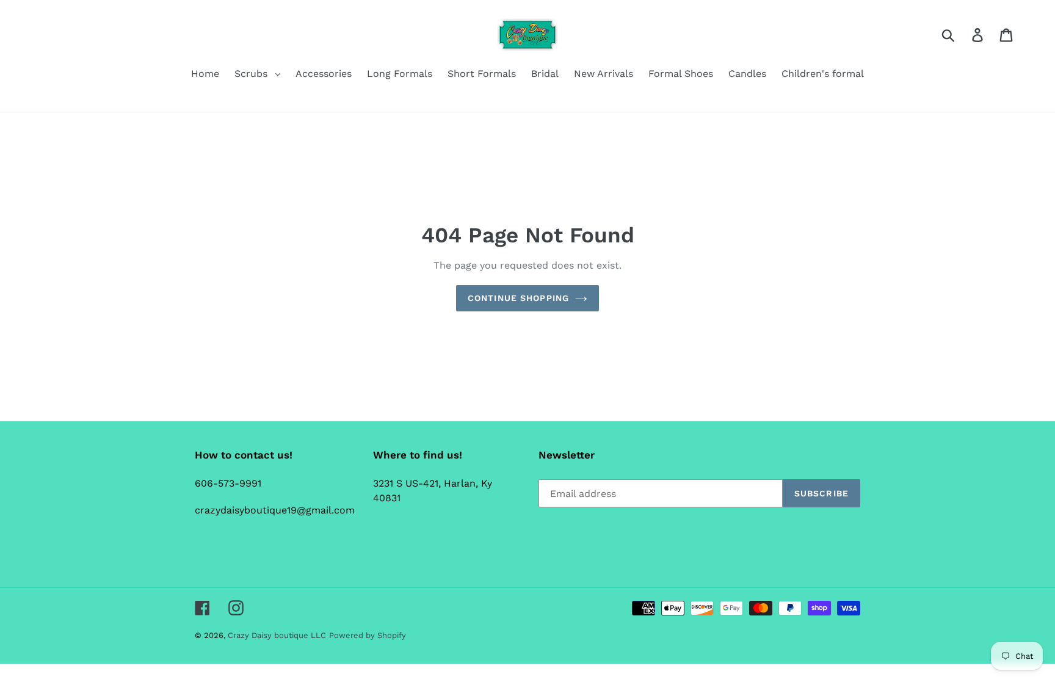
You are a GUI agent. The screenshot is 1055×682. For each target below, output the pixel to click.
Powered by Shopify (367, 635)
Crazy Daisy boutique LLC (277, 635)
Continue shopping (518, 298)
